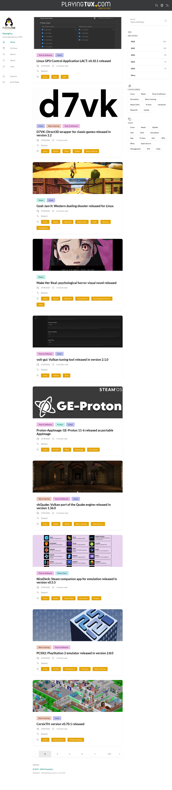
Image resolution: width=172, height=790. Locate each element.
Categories (134, 89)
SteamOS (133, 110)
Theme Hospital (76, 740)
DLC (153, 138)
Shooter (105, 222)
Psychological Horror (101, 298)
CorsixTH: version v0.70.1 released (60, 724)
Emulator (85, 669)
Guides (146, 110)
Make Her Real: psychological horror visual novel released (76, 283)
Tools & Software (159, 94)
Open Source (146, 143)
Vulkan (77, 151)
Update (155, 127)
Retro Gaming (150, 99)
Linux (132, 94)
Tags (130, 123)
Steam (143, 94)
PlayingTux (8, 33)
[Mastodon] (162, 5)
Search (132, 19)
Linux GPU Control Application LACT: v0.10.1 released (74, 61)
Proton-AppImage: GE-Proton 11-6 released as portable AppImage (75, 432)
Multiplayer (43, 228)
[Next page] (119, 754)
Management (135, 149)
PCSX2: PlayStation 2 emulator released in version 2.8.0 (75, 653)
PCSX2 (56, 669)
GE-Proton (93, 450)
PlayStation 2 (70, 669)
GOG (142, 133)
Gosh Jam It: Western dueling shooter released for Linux (75, 206)
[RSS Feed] (167, 5)
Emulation (83, 598)
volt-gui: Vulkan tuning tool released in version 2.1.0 (72, 359)
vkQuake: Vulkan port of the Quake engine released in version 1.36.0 (74, 506)
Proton (149, 105)
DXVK (55, 151)
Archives (133, 36)
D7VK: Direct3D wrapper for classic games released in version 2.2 (74, 133)
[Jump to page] (95, 754)
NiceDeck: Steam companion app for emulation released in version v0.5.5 (77, 580)
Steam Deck (135, 105)
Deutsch (44, 71)
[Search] (156, 5)
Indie (158, 149)
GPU (64, 77)
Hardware (162, 105)
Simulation (134, 99)
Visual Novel (82, 298)
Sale (131, 138)
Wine (132, 143)
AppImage (79, 450)
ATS (148, 149)
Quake (55, 524)
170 (109, 754)
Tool (132, 133)
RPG (163, 138)
